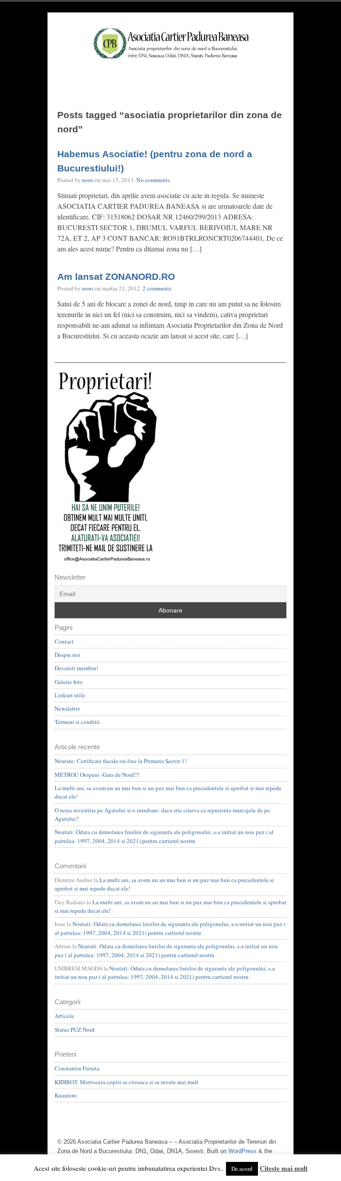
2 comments (157, 288)
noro (87, 180)
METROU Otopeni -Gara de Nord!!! (97, 775)
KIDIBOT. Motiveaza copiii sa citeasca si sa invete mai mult (126, 1082)
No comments (153, 180)
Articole (64, 1016)
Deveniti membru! (76, 668)
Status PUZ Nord (75, 1030)
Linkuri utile (70, 695)
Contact (64, 641)
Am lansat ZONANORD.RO (116, 276)
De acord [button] (242, 1169)
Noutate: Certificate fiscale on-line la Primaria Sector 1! (120, 761)
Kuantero (66, 1095)
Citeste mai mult (284, 1168)
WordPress (242, 1151)
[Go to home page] (170, 55)
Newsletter (67, 708)
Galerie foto (69, 682)
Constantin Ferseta (77, 1068)
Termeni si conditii (77, 722)
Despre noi (67, 655)
